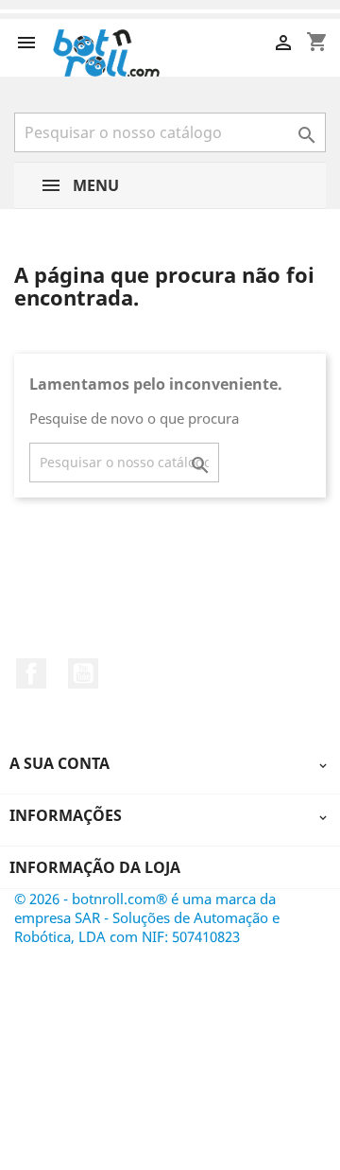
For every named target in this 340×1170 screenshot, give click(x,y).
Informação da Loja (94, 867)
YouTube (83, 673)
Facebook (31, 673)
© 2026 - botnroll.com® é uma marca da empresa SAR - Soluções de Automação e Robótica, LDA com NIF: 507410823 (147, 917)
